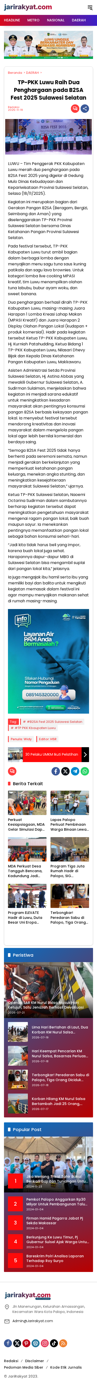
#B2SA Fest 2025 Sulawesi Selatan (54, 721)
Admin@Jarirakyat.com (32, 1320)
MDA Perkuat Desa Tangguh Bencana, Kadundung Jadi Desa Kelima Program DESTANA (25, 871)
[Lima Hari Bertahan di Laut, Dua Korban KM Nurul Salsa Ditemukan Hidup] (18, 1032)
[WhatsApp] (85, 771)
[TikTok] (54, 1343)
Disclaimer (34, 1360)
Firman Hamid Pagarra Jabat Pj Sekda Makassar (54, 1221)
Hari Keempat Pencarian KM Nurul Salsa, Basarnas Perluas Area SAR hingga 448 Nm (59, 1054)
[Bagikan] (85, 108)
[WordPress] (36, 1343)
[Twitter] (65, 771)
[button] (90, 7)
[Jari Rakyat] (28, 7)
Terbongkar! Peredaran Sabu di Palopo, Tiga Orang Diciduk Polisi (68, 917)
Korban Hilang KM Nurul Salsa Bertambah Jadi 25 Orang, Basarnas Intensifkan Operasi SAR (59, 1101)
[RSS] (63, 1343)
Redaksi (13, 107)
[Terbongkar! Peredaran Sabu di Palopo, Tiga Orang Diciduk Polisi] (69, 896)
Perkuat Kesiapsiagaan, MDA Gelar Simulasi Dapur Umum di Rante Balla (27, 824)
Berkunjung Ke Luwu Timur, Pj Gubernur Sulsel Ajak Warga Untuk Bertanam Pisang (57, 1240)
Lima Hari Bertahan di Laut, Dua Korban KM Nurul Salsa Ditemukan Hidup (60, 1030)
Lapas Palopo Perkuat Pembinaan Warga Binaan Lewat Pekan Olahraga (69, 824)
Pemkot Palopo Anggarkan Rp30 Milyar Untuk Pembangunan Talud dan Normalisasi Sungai (57, 1202)
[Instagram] (45, 1343)
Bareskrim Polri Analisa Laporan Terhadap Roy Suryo (55, 1259)
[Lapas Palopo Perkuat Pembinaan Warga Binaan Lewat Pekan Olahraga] (69, 803)
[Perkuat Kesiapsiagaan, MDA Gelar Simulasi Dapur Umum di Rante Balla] (27, 803)
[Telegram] (75, 771)
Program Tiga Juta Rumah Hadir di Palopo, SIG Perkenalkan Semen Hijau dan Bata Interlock (68, 871)
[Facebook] (55, 771)
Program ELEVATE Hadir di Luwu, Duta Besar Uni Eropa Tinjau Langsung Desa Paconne (25, 917)
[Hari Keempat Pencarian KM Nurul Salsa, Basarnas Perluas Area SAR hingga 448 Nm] (18, 1056)
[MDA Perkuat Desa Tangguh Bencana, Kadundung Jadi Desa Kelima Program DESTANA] (27, 849)
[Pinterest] (26, 1343)
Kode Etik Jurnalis (66, 1367)
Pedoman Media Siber (23, 1367)
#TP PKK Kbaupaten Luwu (35, 728)
